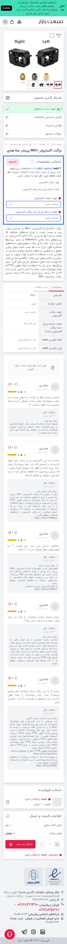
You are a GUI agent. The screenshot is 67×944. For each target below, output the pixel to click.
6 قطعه (47, 168)
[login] (5, 22)
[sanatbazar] (51, 21)
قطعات (42, 144)
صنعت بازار (57, 144)
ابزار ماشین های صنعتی (20, 144)
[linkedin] (42, 932)
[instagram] (33, 932)
